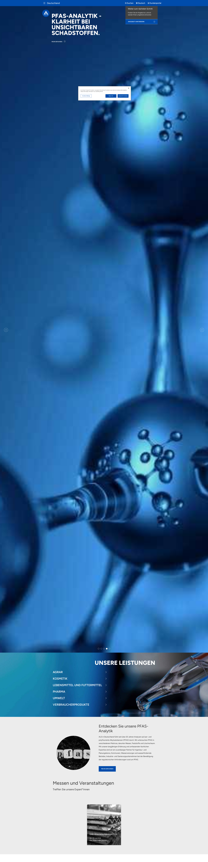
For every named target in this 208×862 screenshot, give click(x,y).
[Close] (128, 88)
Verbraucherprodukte (71, 704)
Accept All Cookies (123, 95)
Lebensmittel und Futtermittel (77, 685)
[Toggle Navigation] (44, 3)
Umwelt (59, 698)
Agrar (58, 672)
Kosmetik (60, 678)
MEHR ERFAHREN (107, 769)
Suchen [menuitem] (130, 3)
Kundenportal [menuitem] (155, 3)
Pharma (59, 691)
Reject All (111, 95)
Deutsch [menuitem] (141, 3)
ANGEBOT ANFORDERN (136, 21)
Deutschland (53, 3)
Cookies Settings (86, 95)
